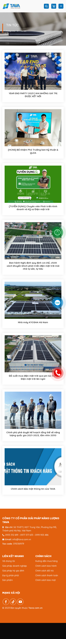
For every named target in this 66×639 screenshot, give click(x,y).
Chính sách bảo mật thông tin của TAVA (33, 488)
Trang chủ (10, 31)
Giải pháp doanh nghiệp (14, 565)
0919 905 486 (41, 535)
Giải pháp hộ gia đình (13, 570)
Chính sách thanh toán (46, 575)
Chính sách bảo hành (46, 565)
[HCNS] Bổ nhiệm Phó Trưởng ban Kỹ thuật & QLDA (33, 151)
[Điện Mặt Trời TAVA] (21, 6)
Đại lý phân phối (10, 575)
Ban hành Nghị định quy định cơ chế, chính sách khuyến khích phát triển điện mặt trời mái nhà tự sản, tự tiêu (33, 265)
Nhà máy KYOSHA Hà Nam (33, 322)
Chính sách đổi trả (44, 570)
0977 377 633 (26, 535)
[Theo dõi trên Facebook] (6, 601)
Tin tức (23, 31)
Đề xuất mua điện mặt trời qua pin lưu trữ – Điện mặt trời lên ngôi (33, 377)
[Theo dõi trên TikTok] (13, 601)
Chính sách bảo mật (45, 580)
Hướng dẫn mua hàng (46, 561)
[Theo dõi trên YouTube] (20, 601)
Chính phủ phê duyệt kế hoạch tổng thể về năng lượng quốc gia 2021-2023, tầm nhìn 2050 (33, 434)
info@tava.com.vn (21, 539)
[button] (46, 6)
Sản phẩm (7, 580)
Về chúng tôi (8, 561)
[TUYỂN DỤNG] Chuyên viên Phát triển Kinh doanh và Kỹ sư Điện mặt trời (33, 208)
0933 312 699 (11, 535)
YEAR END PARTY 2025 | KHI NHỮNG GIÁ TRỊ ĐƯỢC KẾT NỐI (33, 95)
